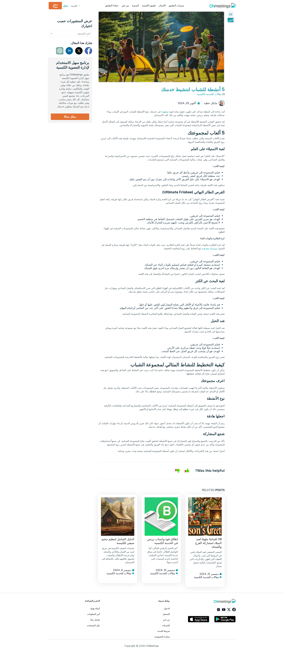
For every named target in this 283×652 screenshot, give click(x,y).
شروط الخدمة (163, 631)
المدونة (135, 5)
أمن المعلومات (93, 614)
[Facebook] (234, 609)
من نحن (125, 5)
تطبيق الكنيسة (149, 5)
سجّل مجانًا (70, 116)
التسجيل (166, 614)
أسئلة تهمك (95, 608)
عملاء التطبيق (112, 5)
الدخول (167, 608)
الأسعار (162, 5)
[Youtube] (224, 609)
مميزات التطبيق (176, 5)
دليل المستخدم (93, 625)
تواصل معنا (95, 619)
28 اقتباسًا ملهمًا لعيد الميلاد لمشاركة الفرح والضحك (208, 543)
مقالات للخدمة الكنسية (209, 94)
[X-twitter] (229, 609)
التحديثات (166, 625)
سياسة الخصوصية (162, 636)
